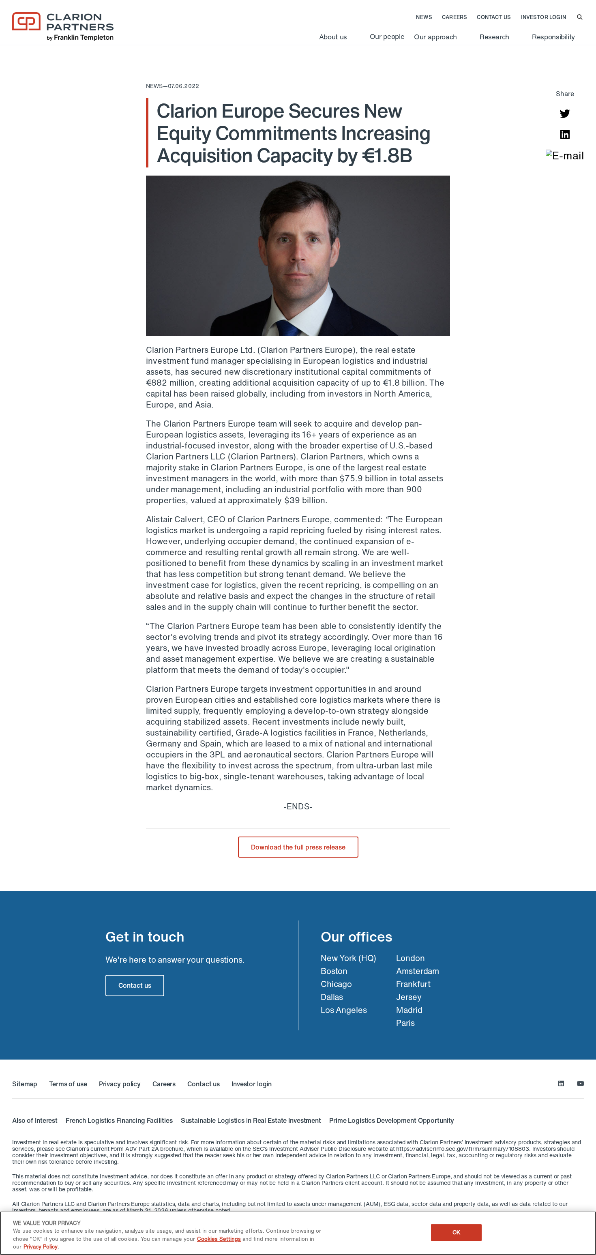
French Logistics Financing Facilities (119, 1120)
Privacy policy (120, 1084)
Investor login (543, 17)
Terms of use (68, 1084)
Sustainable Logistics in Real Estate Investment (251, 1120)
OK (456, 1232)
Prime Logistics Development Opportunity (391, 1120)
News (424, 17)
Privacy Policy (41, 1247)
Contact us (494, 17)
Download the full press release (298, 847)
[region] (298, 1233)
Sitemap (24, 1084)
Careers (454, 17)
